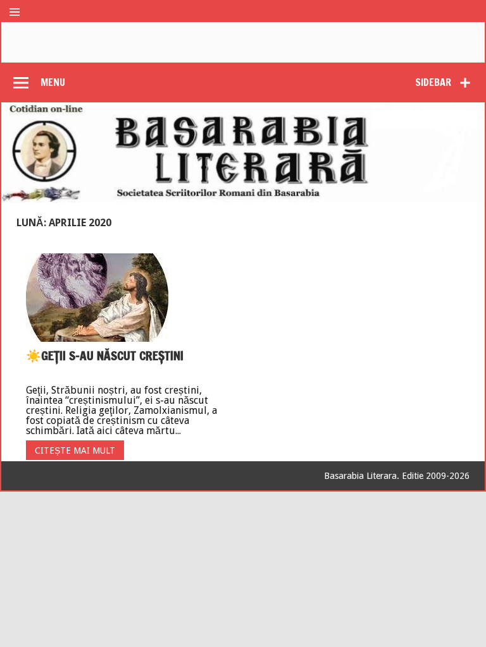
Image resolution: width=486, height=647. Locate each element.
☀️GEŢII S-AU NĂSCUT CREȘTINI (105, 355)
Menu (52, 82)
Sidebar (433, 82)
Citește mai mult (75, 450)
